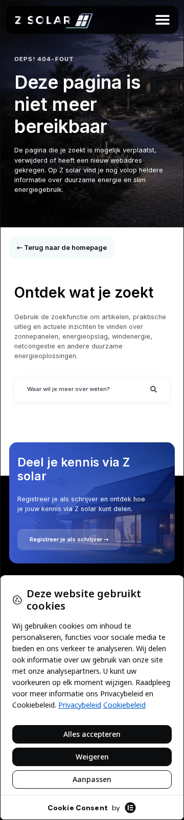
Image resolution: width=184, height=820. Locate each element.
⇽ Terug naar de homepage (62, 247)
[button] (162, 19)
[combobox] (76, 389)
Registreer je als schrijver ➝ (69, 539)
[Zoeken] (153, 389)
